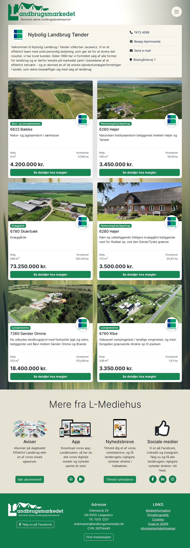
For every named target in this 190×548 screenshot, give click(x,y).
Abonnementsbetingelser (158, 528)
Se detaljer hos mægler (50, 172)
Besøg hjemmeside (147, 41)
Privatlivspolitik (158, 515)
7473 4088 (141, 32)
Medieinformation (158, 510)
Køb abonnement (30, 479)
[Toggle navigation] (176, 12)
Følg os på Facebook (37, 524)
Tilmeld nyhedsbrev (120, 479)
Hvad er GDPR (158, 524)
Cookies (158, 519)
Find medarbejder (98, 537)
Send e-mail (142, 50)
